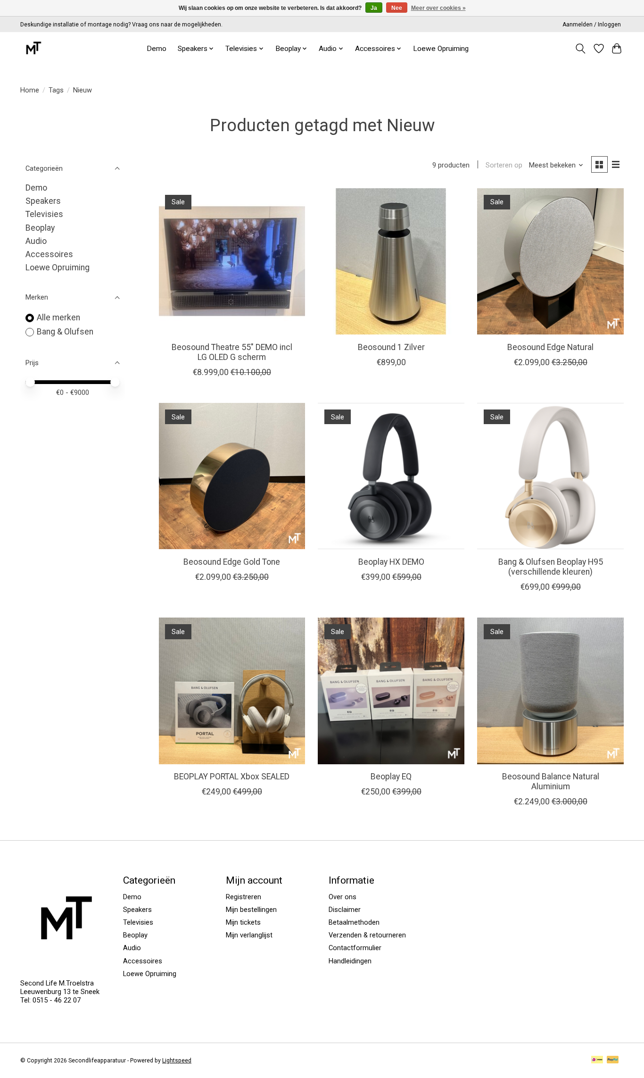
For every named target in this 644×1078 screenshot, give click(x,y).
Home (29, 90)
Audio (36, 241)
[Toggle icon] (580, 48)
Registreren (243, 897)
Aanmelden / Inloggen (591, 24)
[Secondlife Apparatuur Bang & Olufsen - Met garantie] (33, 48)
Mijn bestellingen (251, 909)
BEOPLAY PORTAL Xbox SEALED (231, 776)
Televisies (44, 214)
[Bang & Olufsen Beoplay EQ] (391, 691)
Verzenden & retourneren (367, 935)
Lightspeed (176, 1060)
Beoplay (40, 228)
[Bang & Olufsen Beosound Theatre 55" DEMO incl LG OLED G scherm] (232, 261)
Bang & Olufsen (65, 331)
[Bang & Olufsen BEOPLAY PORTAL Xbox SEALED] (232, 691)
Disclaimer (345, 909)
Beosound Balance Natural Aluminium (550, 781)
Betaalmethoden (354, 922)
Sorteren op (504, 165)
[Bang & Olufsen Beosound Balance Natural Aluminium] (550, 691)
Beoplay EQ (391, 776)
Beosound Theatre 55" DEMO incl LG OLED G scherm (232, 352)
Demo (156, 48)
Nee (396, 8)
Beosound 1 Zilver (391, 347)
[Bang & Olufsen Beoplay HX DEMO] (391, 476)
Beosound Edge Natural (550, 347)
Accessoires (49, 254)
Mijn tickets (243, 922)
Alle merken (58, 317)
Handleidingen (350, 961)
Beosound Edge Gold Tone (231, 562)
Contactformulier (355, 948)
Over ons (342, 897)
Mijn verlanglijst (249, 935)
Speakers (43, 201)
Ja (374, 8)
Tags (56, 90)
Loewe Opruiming (441, 48)
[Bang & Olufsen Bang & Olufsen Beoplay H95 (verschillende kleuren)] (550, 476)
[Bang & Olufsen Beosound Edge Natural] (550, 261)
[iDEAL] (597, 1060)
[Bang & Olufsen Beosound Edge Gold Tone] (232, 476)
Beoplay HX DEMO (391, 562)
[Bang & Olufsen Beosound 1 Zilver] (391, 261)
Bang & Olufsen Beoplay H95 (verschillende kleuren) (550, 567)
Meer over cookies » (438, 8)
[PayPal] (613, 1060)
